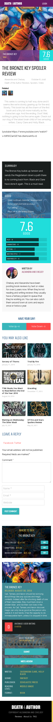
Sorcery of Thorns (10, 361)
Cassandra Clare (28, 671)
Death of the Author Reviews (17, 83)
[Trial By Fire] (39, 350)
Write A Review (26, 661)
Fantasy (24, 678)
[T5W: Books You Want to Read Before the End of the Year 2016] (14, 377)
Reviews (18, 717)
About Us (28, 717)
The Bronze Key (13, 587)
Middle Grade (27, 686)
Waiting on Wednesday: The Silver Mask (13, 421)
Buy (44, 542)
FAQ (35, 717)
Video (41, 83)
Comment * (7, 460)
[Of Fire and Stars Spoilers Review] (39, 409)
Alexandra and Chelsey (15, 79)
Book (4, 57)
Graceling (31, 388)
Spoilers (34, 83)
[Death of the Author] (13, 4)
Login (44, 3)
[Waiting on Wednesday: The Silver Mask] (14, 409)
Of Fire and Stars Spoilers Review (35, 421)
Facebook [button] (8, 443)
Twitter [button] (17, 443)
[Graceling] (39, 377)
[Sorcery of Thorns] (14, 350)
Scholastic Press (29, 682)
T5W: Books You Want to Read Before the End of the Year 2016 (13, 390)
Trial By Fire (33, 361)
